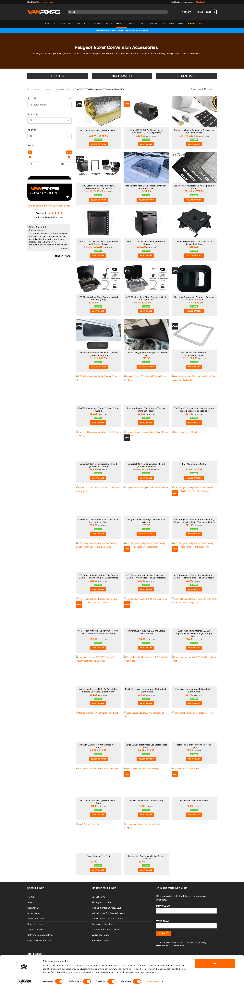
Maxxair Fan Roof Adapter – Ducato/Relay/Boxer (194, 353)
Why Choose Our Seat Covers (108, 918)
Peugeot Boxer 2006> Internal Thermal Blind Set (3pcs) (146, 409)
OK (214, 963)
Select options (98, 144)
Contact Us (33, 907)
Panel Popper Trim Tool (98, 856)
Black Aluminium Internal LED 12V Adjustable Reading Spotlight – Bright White (194, 633)
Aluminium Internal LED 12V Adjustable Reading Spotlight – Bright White (98, 690)
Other (172, 24)
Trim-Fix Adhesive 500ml (194, 464)
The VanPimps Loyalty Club (107, 907)
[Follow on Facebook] (207, 2)
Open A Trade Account (39, 940)
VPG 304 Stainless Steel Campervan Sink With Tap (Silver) (146, 298)
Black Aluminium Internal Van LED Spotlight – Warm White (146, 690)
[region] (49, 237)
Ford (62, 24)
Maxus (87, 24)
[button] (67, 222)
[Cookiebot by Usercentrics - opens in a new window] (24, 981)
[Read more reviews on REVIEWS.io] (63, 256)
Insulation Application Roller (194, 800)
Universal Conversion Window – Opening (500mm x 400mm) (194, 298)
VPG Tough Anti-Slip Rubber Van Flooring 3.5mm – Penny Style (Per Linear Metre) (98, 576)
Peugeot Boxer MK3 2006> (58, 89)
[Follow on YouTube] (215, 2)
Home (29, 89)
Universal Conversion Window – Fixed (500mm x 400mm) (98, 465)
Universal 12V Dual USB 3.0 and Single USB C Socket (146, 632)
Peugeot (120, 24)
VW (163, 24)
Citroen (45, 24)
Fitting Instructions (102, 902)
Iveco (70, 24)
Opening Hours (35, 924)
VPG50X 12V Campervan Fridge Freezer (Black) (146, 242)
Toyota (143, 24)
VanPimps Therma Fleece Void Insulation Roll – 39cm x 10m (98, 520)
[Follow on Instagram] (210, 2)
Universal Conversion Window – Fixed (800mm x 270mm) (146, 465)
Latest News (98, 896)
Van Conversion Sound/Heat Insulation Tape (98, 801)
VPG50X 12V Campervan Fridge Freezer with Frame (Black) (98, 242)
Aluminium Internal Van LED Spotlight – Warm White (194, 690)
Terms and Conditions (103, 924)
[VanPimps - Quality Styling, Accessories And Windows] (44, 12)
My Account (34, 913)
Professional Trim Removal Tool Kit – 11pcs (194, 746)
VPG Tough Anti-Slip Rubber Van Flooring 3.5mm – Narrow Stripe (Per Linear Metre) (194, 576)
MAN (79, 24)
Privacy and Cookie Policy (105, 929)
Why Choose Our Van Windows (108, 913)
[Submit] (165, 12)
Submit (163, 933)
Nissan (109, 24)
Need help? (32, 2)
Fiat (55, 24)
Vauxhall (154, 24)
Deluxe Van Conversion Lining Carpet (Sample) (146, 857)
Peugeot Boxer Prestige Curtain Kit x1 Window (146, 520)
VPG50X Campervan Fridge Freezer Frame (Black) (98, 409)
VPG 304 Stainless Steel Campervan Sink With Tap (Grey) (98, 298)
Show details (152, 981)
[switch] (87, 981)
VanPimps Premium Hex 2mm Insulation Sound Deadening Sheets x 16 (194, 409)
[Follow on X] (212, 2)
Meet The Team (35, 918)
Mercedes (98, 24)
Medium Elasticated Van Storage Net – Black (98, 746)
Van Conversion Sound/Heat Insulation (98, 130)
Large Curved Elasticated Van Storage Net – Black (146, 746)
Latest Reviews (35, 929)
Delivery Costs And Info (40, 935)
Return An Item (100, 940)
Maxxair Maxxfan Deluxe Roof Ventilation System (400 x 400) (146, 187)
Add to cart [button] (146, 144)
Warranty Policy (100, 935)
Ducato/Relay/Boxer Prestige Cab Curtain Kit (146, 353)
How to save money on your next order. (48, 205)
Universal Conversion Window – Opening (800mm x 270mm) (98, 353)
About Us (32, 902)
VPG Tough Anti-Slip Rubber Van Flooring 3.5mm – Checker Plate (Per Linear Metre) (194, 520)
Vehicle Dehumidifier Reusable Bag (146, 800)
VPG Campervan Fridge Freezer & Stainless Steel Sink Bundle (98, 187)
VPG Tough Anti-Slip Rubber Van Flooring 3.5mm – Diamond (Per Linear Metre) (98, 632)
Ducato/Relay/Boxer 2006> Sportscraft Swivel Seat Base (194, 242)
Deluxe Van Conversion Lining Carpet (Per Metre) (194, 187)
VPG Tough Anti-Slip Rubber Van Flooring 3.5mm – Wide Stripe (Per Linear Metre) (146, 576)
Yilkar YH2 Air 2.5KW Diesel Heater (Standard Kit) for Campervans (146, 131)
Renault (132, 24)
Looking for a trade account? (183, 2)
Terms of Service (172, 945)
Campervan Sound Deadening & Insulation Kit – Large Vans (194, 131)
